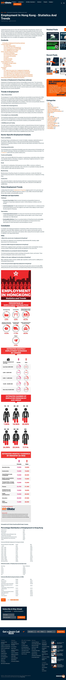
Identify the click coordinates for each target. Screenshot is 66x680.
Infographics (51, 127)
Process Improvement (35, 657)
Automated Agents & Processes (15, 644)
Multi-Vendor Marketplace (5, 663)
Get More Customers (30, 1)
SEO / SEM (50, 116)
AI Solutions (20, 1)
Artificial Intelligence (52, 123)
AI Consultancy (13, 646)
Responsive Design (35, 645)
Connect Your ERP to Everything (15, 651)
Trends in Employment (6, 44)
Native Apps (34, 648)
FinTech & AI (44, 642)
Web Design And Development (55, 111)
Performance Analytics (15, 661)
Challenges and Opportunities (9, 63)
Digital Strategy (34, 653)
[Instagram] (59, 676)
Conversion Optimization (26, 652)
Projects (45, 1)
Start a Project (17, 4)
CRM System (3, 651)
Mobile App (50, 112)
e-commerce (4, 152)
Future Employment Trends (7, 61)
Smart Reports (13, 659)
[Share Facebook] (58, 676)
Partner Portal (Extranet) (5, 648)
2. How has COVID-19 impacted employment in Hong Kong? (17, 71)
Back (3, 599)
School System (3, 655)
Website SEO (24, 642)
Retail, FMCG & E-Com (45, 655)
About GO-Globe (45, 664)
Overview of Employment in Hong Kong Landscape (13, 43)
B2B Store (3, 660)
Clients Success (51, 108)
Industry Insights (51, 119)
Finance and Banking (9, 53)
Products (14, 1)
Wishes (49, 104)
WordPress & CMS (35, 647)
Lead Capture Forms (25, 650)
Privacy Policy (22, 676)
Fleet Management (4, 656)
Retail (6, 57)
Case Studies (51, 124)
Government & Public (45, 646)
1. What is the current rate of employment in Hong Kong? (16, 70)
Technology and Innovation (10, 54)
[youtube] (60, 676)
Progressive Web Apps (36, 650)
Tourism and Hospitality (10, 56)
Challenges (7, 64)
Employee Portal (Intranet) (5, 646)
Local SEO (23, 643)
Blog (5, 12)
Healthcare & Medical (44, 659)
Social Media (51, 128)
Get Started (44, 670)
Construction (8, 60)
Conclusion (3, 67)
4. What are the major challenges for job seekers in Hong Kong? (18, 74)
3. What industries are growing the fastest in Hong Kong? (17, 73)
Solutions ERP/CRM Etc (53, 109)
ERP (49, 103)
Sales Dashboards (14, 657)
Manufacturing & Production (45, 652)
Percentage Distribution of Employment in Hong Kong (12, 77)
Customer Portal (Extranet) (4, 643)
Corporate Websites (35, 642)
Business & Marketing (53, 125)
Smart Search (13, 648)
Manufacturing (8, 58)
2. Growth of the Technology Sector (12, 47)
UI (48, 115)
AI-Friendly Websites (25, 647)
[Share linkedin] (56, 676)
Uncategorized (51, 120)
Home (2, 12)
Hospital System (4, 653)
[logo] (6, 3)
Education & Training (45, 656)
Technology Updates (52, 117)
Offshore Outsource (52, 107)
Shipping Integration (14, 654)
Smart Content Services (26, 648)
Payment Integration (14, 652)
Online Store (3, 658)
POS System (3, 661)
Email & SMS (13, 656)
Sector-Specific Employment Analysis (9, 51)
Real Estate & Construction (44, 644)
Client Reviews (44, 667)
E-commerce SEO (25, 645)
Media (43, 669)
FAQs (4, 68)
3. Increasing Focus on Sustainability (12, 48)
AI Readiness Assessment (36, 655)
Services (39, 1)
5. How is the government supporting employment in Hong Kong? (18, 76)
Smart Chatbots (14, 642)
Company (51, 1)
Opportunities (7, 66)
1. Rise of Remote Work (9, 46)
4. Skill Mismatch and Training (11, 50)
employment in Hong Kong (20, 190)
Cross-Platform (34, 652)
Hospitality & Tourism (44, 649)
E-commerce (51, 121)
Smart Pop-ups (24, 653)
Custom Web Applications (36, 643)
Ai (48, 113)
